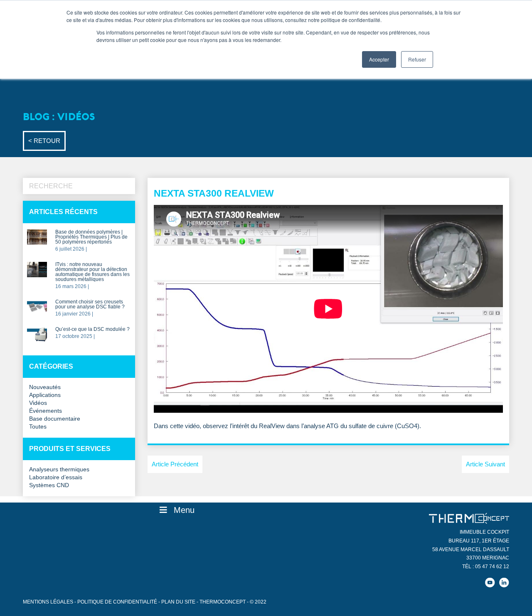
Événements (45, 411)
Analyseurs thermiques (59, 469)
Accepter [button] (379, 59)
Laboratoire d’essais (55, 477)
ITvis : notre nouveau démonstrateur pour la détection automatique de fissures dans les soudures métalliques (92, 272)
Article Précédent (175, 464)
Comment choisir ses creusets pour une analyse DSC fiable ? (90, 304)
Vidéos (38, 403)
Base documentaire (54, 419)
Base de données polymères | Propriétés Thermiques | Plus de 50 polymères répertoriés (91, 237)
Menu (184, 510)
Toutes (38, 427)
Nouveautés (45, 387)
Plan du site (178, 602)
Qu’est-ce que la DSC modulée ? (92, 329)
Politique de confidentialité (117, 602)
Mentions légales (48, 602)
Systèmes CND (49, 485)
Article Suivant (485, 464)
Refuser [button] (417, 59)
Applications (45, 395)
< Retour (44, 140)
